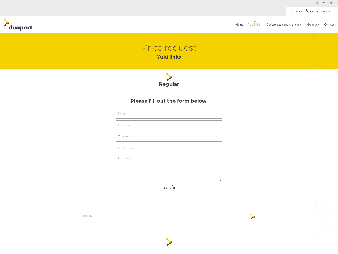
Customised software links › (284, 24)
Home (239, 24)
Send (167, 187)
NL (317, 3)
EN (324, 3)
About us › (312, 24)
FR (331, 3)
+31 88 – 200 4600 (320, 11)
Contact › (329, 24)
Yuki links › (254, 24)
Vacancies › (296, 11)
